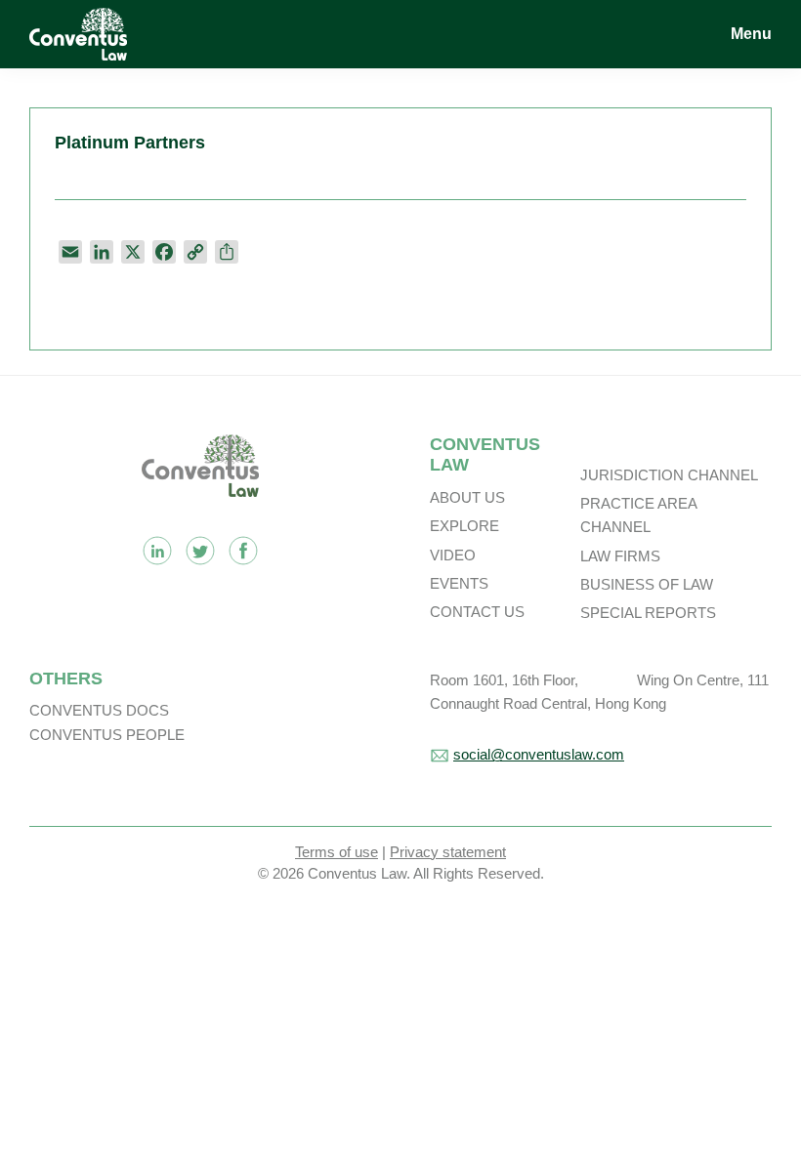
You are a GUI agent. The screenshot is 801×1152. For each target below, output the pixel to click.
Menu (751, 33)
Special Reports (648, 612)
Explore (464, 525)
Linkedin (157, 550)
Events (459, 583)
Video (453, 555)
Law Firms (620, 556)
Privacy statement (448, 851)
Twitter (200, 550)
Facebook (243, 550)
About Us (467, 497)
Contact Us (477, 611)
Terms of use (336, 851)
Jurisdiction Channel (669, 475)
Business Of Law (646, 584)
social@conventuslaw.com (538, 754)
